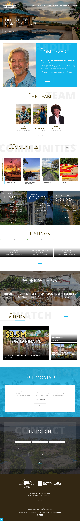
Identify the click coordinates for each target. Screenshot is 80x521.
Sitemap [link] (43, 512)
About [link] (33, 5)
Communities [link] (47, 5)
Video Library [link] (63, 5)
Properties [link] (40, 5)
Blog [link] (69, 5)
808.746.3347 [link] (34, 493)
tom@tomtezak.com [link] (45, 493)
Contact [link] (75, 5)
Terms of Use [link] (38, 512)
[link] (1, 519)
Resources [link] (55, 5)
